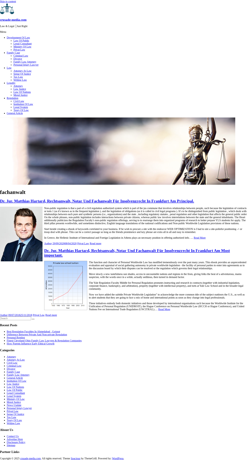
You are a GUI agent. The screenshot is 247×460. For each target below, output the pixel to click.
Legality (11, 83)
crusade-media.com (13, 20)
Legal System (20, 107)
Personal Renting (16, 337)
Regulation (12, 98)
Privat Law (19, 49)
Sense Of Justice (22, 73)
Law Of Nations (22, 92)
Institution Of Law (23, 104)
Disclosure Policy (16, 442)
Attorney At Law (22, 70)
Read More (200, 237)
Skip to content (8, 1)
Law (9, 67)
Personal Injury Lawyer (25, 64)
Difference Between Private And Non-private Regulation (37, 334)
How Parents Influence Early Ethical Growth (30, 343)
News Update (14, 405)
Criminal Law (20, 55)
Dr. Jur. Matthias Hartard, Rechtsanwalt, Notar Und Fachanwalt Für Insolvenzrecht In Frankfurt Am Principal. (97, 201)
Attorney (18, 86)
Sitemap (11, 445)
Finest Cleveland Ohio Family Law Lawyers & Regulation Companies (44, 340)
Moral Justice (20, 95)
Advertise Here (15, 439)
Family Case (13, 52)
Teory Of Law (21, 110)
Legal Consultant (22, 43)
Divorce (17, 58)
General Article (15, 113)
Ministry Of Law (22, 46)
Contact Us (13, 436)
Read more (95, 243)
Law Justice (19, 89)
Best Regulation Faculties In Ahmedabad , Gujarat (33, 331)
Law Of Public (21, 40)
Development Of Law (18, 37)
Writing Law (20, 79)
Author (48, 243)
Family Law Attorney (24, 61)
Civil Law (18, 101)
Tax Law (18, 76)
